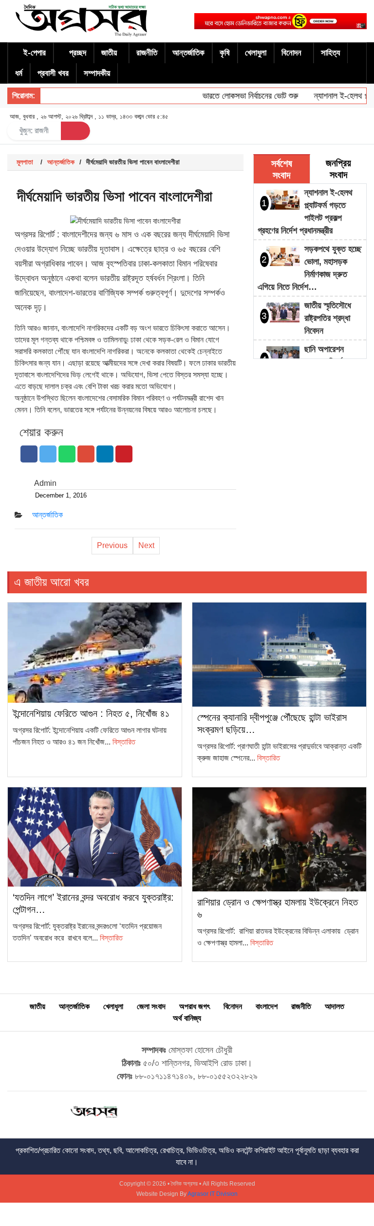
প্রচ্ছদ (77, 52)
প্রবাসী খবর (53, 73)
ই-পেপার (34, 52)
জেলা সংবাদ (151, 1006)
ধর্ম (18, 73)
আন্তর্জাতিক (188, 52)
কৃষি (225, 52)
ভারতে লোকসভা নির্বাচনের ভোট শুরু (238, 96)
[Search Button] (75, 131)
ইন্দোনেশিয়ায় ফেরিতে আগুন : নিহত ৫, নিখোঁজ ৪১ (91, 713)
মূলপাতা (25, 162)
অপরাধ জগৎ (194, 1006)
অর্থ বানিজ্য (187, 1018)
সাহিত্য (330, 52)
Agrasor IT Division (212, 1193)
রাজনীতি (146, 52)
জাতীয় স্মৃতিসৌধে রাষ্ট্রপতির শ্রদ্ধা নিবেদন (327, 318)
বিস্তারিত (123, 742)
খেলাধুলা (255, 52)
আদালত (334, 1006)
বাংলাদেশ (267, 1006)
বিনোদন (291, 52)
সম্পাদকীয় (97, 73)
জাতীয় (109, 52)
